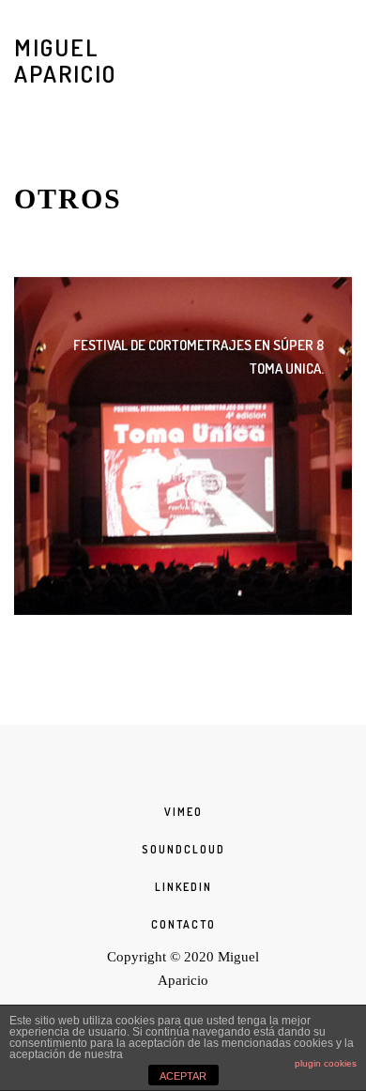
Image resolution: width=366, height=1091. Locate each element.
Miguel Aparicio (65, 60)
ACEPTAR (183, 1076)
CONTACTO (183, 924)
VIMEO (183, 812)
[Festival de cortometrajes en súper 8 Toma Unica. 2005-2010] (183, 446)
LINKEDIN (183, 887)
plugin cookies (326, 1063)
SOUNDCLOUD (183, 849)
